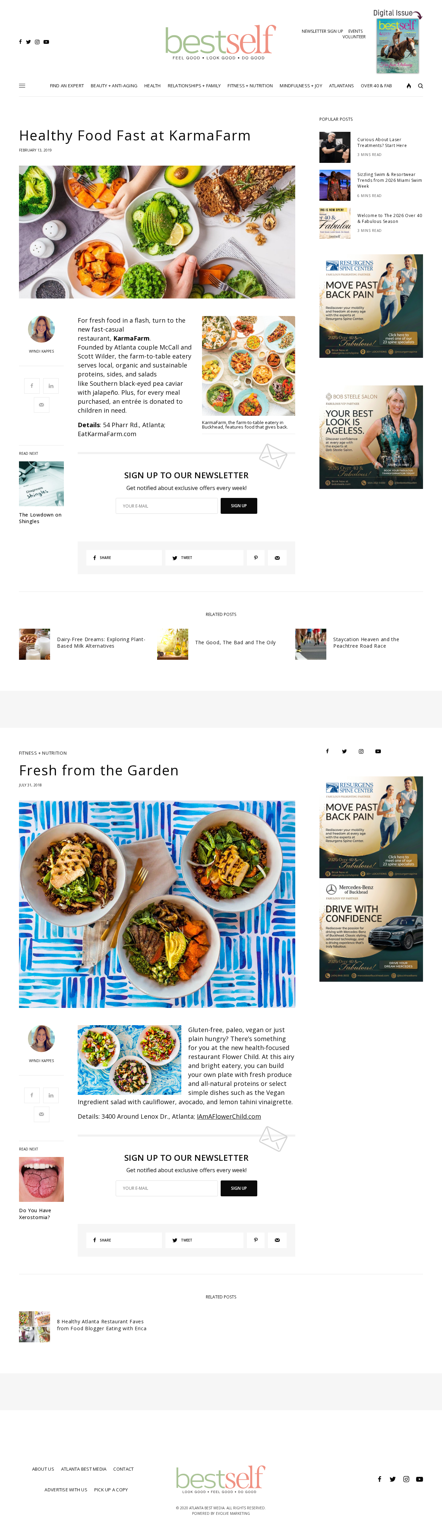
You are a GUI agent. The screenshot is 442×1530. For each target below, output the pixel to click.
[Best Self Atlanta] (221, 42)
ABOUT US (43, 1469)
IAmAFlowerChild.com (229, 1116)
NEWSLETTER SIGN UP (322, 31)
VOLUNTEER (354, 37)
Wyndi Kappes (41, 351)
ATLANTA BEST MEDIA (84, 1469)
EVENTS (355, 31)
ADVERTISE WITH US (66, 1490)
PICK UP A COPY (111, 1490)
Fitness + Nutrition (43, 753)
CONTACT (123, 1469)
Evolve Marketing (233, 1513)
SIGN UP (239, 506)
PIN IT (252, 369)
